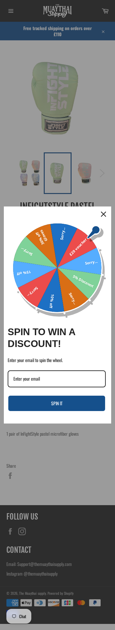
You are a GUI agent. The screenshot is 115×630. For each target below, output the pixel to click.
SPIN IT (57, 403)
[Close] (103, 214)
